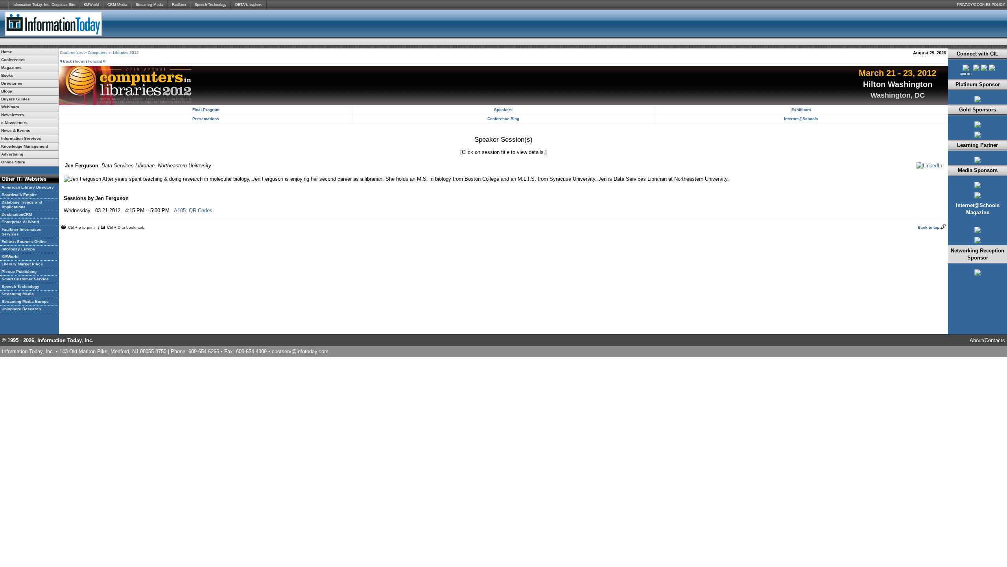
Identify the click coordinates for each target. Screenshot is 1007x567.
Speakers (503, 109)
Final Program (205, 109)
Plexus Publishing (19, 271)
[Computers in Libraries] (977, 188)
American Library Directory (28, 187)
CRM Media (117, 5)
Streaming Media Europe (25, 301)
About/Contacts (987, 340)
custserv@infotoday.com (300, 351)
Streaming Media (149, 5)
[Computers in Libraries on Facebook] (976, 69)
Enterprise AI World (20, 222)
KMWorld (91, 5)
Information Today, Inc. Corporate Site (44, 5)
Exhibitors (801, 109)
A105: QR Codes (193, 210)
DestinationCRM (17, 214)
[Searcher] (977, 243)
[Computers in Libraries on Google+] (992, 69)
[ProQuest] (977, 138)
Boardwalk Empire (19, 195)
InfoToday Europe (18, 249)
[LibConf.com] (984, 69)
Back (67, 61)
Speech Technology (211, 5)
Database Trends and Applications (22, 204)
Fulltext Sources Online (24, 241)
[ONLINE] (977, 233)
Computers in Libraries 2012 (113, 52)
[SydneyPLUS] (977, 103)
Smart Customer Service (25, 279)
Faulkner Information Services (21, 231)
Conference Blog (503, 119)
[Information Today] (977, 199)
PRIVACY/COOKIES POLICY (981, 5)
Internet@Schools (801, 119)
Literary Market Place (22, 264)
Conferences (71, 52)
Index (80, 61)
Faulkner (179, 5)
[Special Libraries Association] (977, 163)
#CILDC (966, 74)
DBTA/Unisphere (248, 5)
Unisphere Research (21, 309)
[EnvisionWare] (977, 128)
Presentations (205, 119)
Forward (95, 61)
